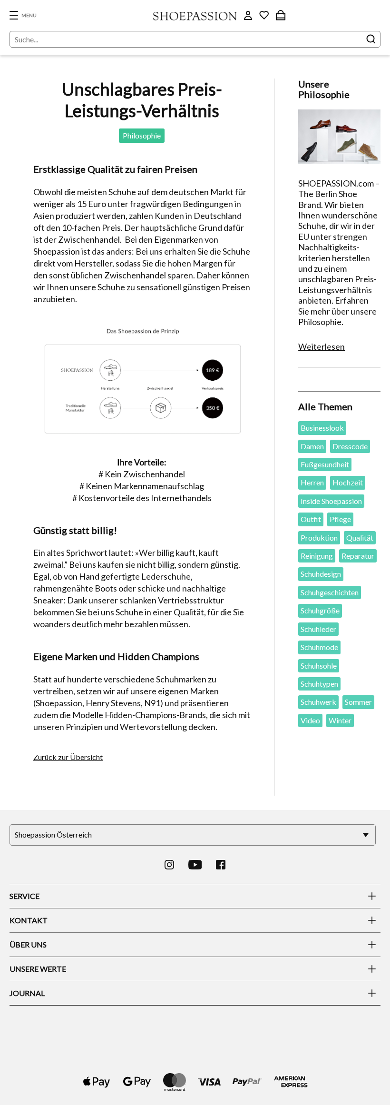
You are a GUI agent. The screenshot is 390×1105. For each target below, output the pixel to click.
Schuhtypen (319, 683)
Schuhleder (318, 628)
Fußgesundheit (325, 464)
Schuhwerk (318, 701)
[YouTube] (195, 864)
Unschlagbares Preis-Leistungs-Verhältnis (142, 100)
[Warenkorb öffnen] (280, 15)
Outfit (311, 518)
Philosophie (142, 135)
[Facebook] (220, 864)
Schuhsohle (319, 665)
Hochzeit (347, 482)
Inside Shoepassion (331, 500)
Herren (312, 482)
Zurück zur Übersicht (68, 756)
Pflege (340, 518)
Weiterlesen (321, 346)
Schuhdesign (321, 573)
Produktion (319, 537)
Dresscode (350, 446)
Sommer (358, 701)
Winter (340, 720)
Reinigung (317, 555)
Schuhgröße (320, 610)
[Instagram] (169, 864)
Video (310, 720)
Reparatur (357, 555)
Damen (312, 446)
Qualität (359, 537)
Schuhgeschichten (330, 592)
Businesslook (322, 427)
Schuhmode (319, 646)
